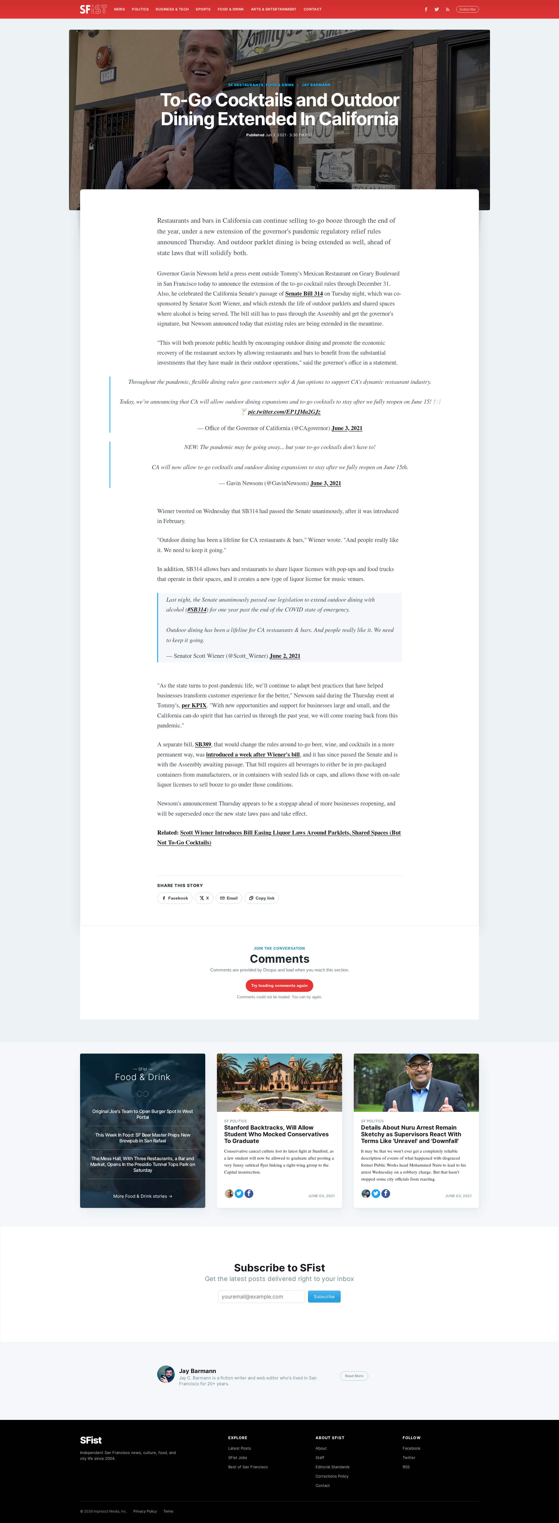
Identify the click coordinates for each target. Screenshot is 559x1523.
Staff (320, 1457)
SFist (91, 1440)
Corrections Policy (332, 1476)
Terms (168, 1511)
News (119, 9)
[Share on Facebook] (249, 1194)
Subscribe (467, 9)
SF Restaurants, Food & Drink (261, 85)
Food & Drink (231, 9)
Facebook (411, 1448)
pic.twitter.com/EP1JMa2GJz (284, 411)
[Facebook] (426, 9)
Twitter (409, 1457)
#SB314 (196, 609)
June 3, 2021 (347, 427)
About (321, 1448)
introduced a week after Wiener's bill (253, 754)
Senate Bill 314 (304, 293)
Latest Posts (239, 1448)
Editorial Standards (333, 1466)
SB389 (203, 744)
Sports (203, 9)
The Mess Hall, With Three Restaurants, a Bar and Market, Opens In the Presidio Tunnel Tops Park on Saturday (142, 1164)
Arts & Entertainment (274, 9)
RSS (406, 1466)
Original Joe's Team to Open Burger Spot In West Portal (142, 1114)
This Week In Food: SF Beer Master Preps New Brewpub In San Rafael (142, 1138)
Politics (140, 9)
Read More (354, 1376)
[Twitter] (436, 9)
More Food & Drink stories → (142, 1196)
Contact (313, 9)
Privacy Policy (145, 1511)
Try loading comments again (279, 985)
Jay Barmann (316, 85)
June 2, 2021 (285, 655)
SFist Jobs (237, 1457)
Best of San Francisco (248, 1466)
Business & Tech (172, 9)
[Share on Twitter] (239, 1194)
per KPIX (194, 705)
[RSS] (449, 9)
